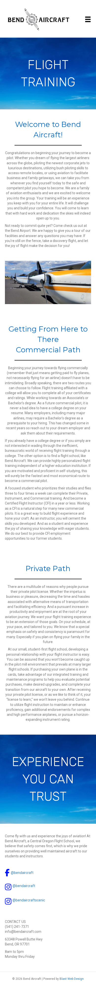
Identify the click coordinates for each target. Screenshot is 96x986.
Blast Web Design (72, 979)
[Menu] (88, 19)
